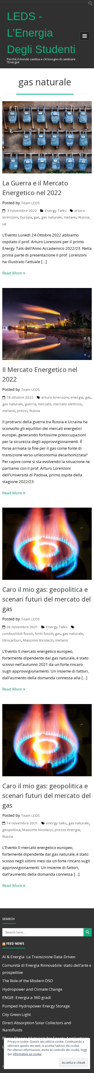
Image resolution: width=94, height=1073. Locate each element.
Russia (83, 217)
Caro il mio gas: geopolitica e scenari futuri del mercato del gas (46, 599)
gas (36, 217)
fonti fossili (44, 633)
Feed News (15, 943)
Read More (12, 273)
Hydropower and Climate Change (32, 989)
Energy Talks (55, 210)
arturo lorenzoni (55, 397)
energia (76, 397)
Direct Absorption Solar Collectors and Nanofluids (36, 1026)
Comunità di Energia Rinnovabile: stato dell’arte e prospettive (46, 969)
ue (4, 224)
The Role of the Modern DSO (27, 980)
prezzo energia (67, 829)
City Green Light (16, 1014)
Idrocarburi (11, 640)
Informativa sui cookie (27, 1054)
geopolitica (11, 829)
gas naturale (51, 217)
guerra (30, 404)
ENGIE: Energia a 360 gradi (26, 997)
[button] (90, 4)
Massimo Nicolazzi (38, 640)
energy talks (56, 823)
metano (70, 217)
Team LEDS (30, 203)
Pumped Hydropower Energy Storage (36, 1006)
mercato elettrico (67, 404)
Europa (26, 217)
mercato (44, 404)
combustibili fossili (17, 633)
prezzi (22, 410)
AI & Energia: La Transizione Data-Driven (38, 956)
